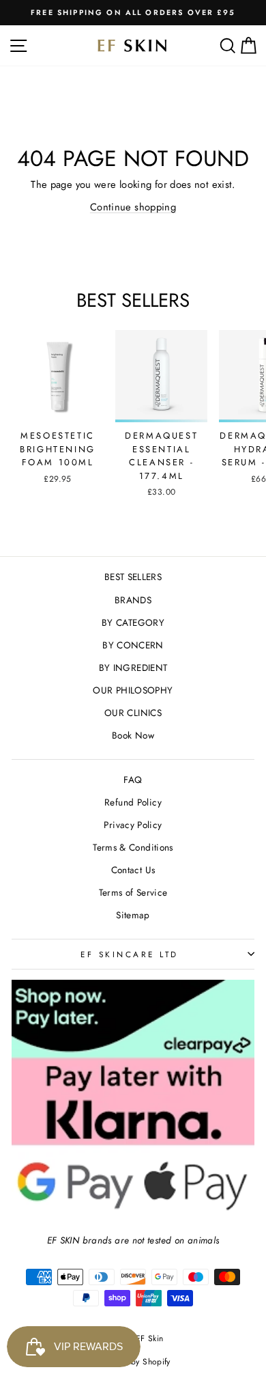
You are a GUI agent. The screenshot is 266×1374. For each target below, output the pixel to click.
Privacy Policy (133, 825)
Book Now (133, 735)
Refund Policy (133, 802)
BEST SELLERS (133, 576)
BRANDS (133, 600)
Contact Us (133, 870)
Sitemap (133, 915)
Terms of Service (133, 892)
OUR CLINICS (133, 712)
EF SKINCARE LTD (129, 954)
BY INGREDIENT (133, 667)
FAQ (132, 779)
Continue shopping (133, 207)
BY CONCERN (133, 645)
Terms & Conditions (133, 847)
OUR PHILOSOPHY (133, 690)
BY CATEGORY (133, 622)
